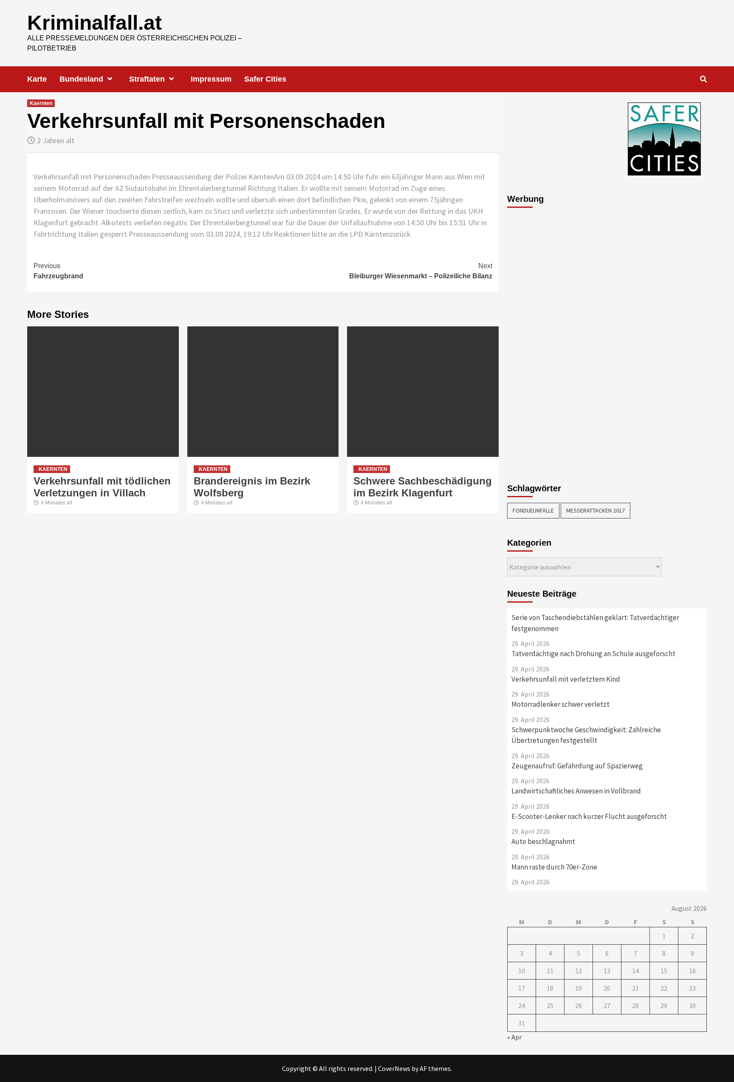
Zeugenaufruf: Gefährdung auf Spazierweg (577, 765)
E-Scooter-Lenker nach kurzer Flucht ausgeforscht (589, 816)
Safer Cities (265, 79)
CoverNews (394, 1068)
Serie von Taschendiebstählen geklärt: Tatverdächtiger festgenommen (595, 623)
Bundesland (81, 79)
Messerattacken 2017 (595, 510)
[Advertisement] (541, 340)
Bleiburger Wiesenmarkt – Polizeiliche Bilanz (420, 271)
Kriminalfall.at (94, 22)
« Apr (514, 1037)
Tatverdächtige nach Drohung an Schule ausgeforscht (593, 653)
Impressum (211, 79)
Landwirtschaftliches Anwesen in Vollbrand (576, 791)
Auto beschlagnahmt (543, 841)
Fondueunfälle (533, 510)
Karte (37, 79)
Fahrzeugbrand (58, 271)
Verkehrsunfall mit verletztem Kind (565, 679)
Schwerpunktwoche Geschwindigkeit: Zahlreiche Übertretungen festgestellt (586, 735)
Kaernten (41, 103)
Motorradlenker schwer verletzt (560, 704)
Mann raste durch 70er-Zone (554, 867)
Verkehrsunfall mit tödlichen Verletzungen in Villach (102, 487)
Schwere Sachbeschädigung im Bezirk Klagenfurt (422, 487)
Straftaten (147, 79)
